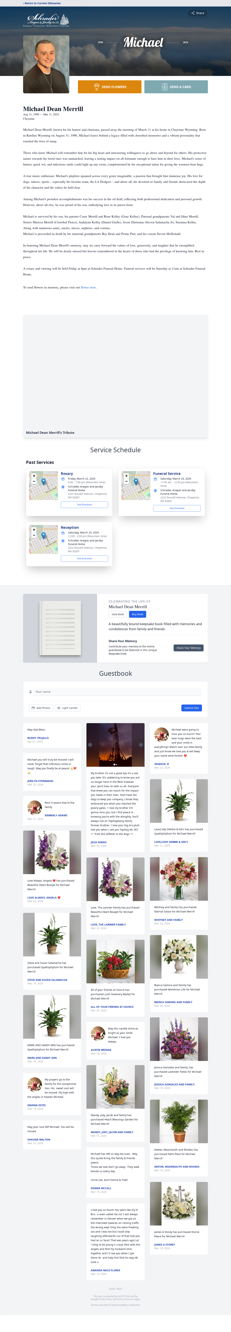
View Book (118, 614)
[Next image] (141, 745)
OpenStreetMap (119, 1305)
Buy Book (137, 614)
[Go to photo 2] (116, 764)
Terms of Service (125, 1299)
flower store (88, 287)
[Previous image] (90, 745)
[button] (43, 482)
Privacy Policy (105, 1299)
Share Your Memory (189, 648)
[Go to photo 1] (114, 764)
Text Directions (84, 504)
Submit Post (191, 708)
